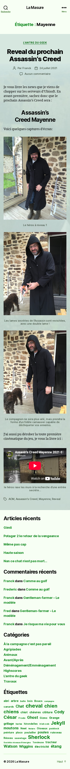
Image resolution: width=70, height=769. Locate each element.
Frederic (10, 589)
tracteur (51, 742)
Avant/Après (13, 660)
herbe (19, 724)
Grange (54, 718)
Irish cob (44, 724)
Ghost (32, 717)
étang (56, 746)
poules (43, 732)
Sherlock (39, 737)
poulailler (30, 732)
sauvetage (20, 738)
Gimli (8, 527)
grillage (9, 723)
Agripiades (12, 649)
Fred (7, 611)
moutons (11, 728)
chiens (11, 711)
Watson (10, 746)
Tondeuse (38, 742)
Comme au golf (35, 581)
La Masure (35, 7)
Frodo (21, 718)
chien (50, 706)
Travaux (10, 681)
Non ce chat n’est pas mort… (25, 561)
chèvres (35, 712)
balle (23, 701)
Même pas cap (15, 544)
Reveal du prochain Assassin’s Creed (35, 55)
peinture (9, 732)
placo (19, 732)
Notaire (31, 729)
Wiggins (26, 746)
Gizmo (43, 717)
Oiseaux (42, 728)
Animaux (10, 655)
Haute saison (14, 553)
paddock (54, 728)
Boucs (38, 700)
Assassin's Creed (27, 499)
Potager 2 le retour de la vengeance (31, 536)
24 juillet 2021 (48, 68)
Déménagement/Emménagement (30, 665)
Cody (59, 711)
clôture (47, 712)
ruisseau (56, 732)
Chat (20, 706)
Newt (23, 728)
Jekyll (58, 723)
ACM (11, 499)
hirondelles (31, 723)
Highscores (12, 671)
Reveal (56, 499)
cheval (34, 706)
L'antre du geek (35, 42)
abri (6, 701)
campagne (49, 701)
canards (9, 706)
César (10, 717)
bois (29, 701)
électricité (42, 746)
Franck (26, 68)
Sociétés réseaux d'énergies (17, 742)
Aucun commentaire (37, 73)
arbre (14, 701)
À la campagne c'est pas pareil (27, 644)
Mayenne (44, 499)
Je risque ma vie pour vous (44, 624)
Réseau (8, 738)
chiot (24, 712)
